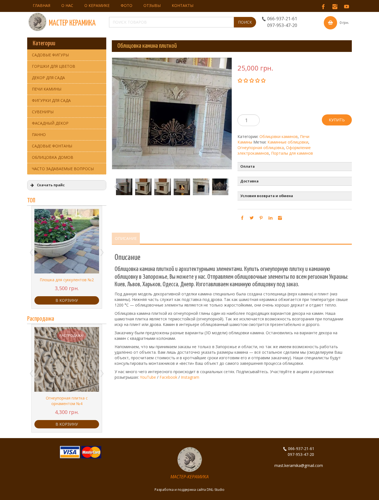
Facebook (168, 377)
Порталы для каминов (292, 153)
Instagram (190, 377)
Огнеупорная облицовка (260, 147)
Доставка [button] (249, 181)
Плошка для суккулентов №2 (67, 279)
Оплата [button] (247, 166)
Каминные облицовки (287, 142)
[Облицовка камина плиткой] (198, 187)
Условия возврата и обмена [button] (266, 196)
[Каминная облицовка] (121, 187)
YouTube (148, 377)
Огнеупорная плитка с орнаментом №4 (67, 400)
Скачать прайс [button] (51, 185)
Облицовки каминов (278, 136)
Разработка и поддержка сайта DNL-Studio (189, 489)
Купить (337, 119)
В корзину (66, 300)
